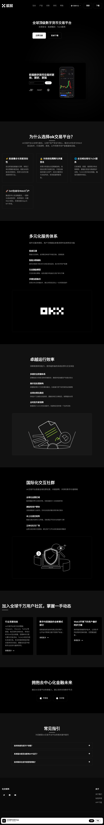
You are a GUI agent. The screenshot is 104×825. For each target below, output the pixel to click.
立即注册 (39, 35)
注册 (91, 820)
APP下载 (98, 802)
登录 (88, 6)
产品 (41, 6)
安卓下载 (54, 35)
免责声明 (98, 798)
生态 (34, 6)
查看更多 (8, 651)
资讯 (54, 6)
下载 (97, 6)
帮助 (61, 6)
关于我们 (98, 794)
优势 (48, 6)
